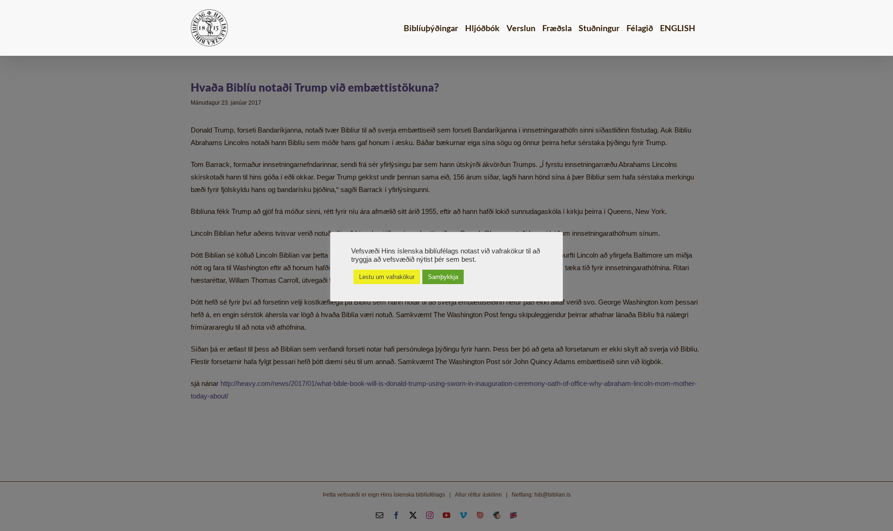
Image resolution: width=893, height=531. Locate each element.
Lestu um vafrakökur (386, 276)
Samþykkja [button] (443, 276)
